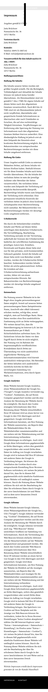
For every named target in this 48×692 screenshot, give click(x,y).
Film (28, 11)
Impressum (9, 680)
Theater (30, 21)
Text (28, 15)
